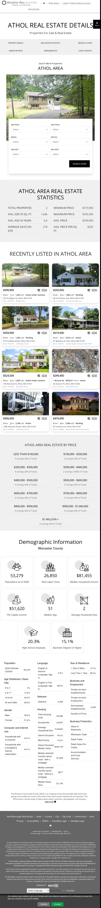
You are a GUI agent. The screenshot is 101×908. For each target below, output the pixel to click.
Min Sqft (15, 149)
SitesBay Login (77, 821)
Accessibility (33, 821)
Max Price (55, 125)
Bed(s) (14, 137)
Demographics (50, 51)
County (48, 816)
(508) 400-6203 (33, 9)
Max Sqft (55, 149)
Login (65, 3)
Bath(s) (54, 137)
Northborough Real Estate (20, 816)
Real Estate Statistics (50, 43)
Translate (70, 890)
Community (80, 816)
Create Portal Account (80, 3)
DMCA (45, 821)
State (38, 816)
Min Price (15, 125)
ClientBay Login (59, 821)
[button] (97, 24)
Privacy (20, 821)
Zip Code (66, 816)
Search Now (79, 163)
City (57, 816)
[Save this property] (46, 267)
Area (92, 816)
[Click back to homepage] (18, 3)
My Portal (54, 3)
